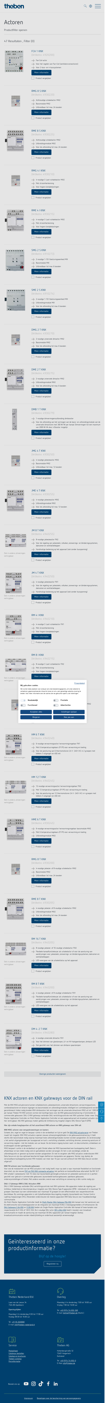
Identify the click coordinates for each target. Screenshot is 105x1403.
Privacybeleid (79, 683)
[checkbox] (23, 700)
